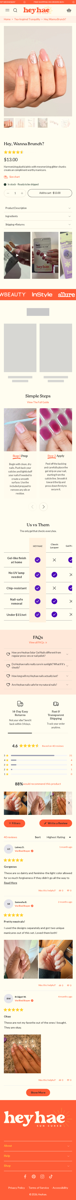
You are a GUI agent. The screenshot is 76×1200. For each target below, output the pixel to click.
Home (7, 19)
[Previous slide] (8, 255)
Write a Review (59, 824)
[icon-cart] (68, 10)
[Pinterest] (33, 1176)
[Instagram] (42, 1176)
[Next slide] (68, 255)
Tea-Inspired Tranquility (27, 19)
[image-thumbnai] (9, 123)
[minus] (8, 193)
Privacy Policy (16, 1187)
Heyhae (42, 1194)
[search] (15, 10)
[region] (38, 803)
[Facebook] (25, 1176)
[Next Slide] (69, 803)
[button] (20, 152)
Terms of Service (38, 1187)
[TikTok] (51, 1176)
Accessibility (60, 1187)
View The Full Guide (38, 402)
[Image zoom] (38, 71)
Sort (38, 837)
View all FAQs (36, 642)
